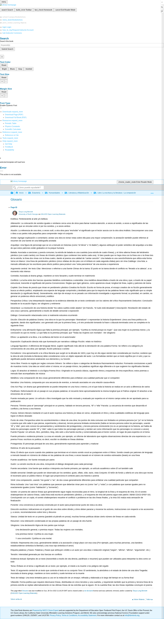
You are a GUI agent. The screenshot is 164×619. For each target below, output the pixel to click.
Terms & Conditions (69, 615)
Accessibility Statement (87, 615)
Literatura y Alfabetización (78, 193)
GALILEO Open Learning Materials (53, 214)
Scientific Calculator (13, 129)
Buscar (14, 188)
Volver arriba (15, 599)
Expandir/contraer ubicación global (152, 192)
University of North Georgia (28, 214)
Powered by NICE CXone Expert (46, 610)
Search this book (6, 41)
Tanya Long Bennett (26, 212)
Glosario (25, 591)
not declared (88, 591)
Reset (4, 65)
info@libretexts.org (131, 615)
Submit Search (7, 49)
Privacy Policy (55, 615)
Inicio (21, 193)
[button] (9, 147)
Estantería (36, 193)
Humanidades (54, 193)
